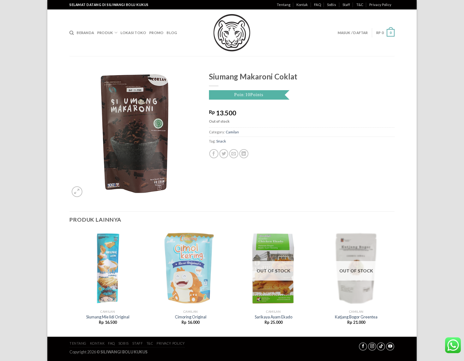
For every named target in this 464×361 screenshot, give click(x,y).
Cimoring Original (190, 317)
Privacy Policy (380, 5)
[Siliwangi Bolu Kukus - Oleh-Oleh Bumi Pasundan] (232, 32)
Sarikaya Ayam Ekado (273, 317)
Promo (156, 33)
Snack (221, 141)
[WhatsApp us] (453, 345)
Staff (346, 5)
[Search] (71, 32)
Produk (105, 33)
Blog (172, 33)
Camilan (232, 132)
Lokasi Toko (133, 33)
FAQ (317, 5)
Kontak (302, 5)
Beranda (85, 33)
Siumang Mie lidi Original (107, 317)
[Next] (394, 283)
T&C (359, 5)
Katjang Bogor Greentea (356, 317)
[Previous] (69, 283)
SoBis (331, 5)
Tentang (283, 5)
